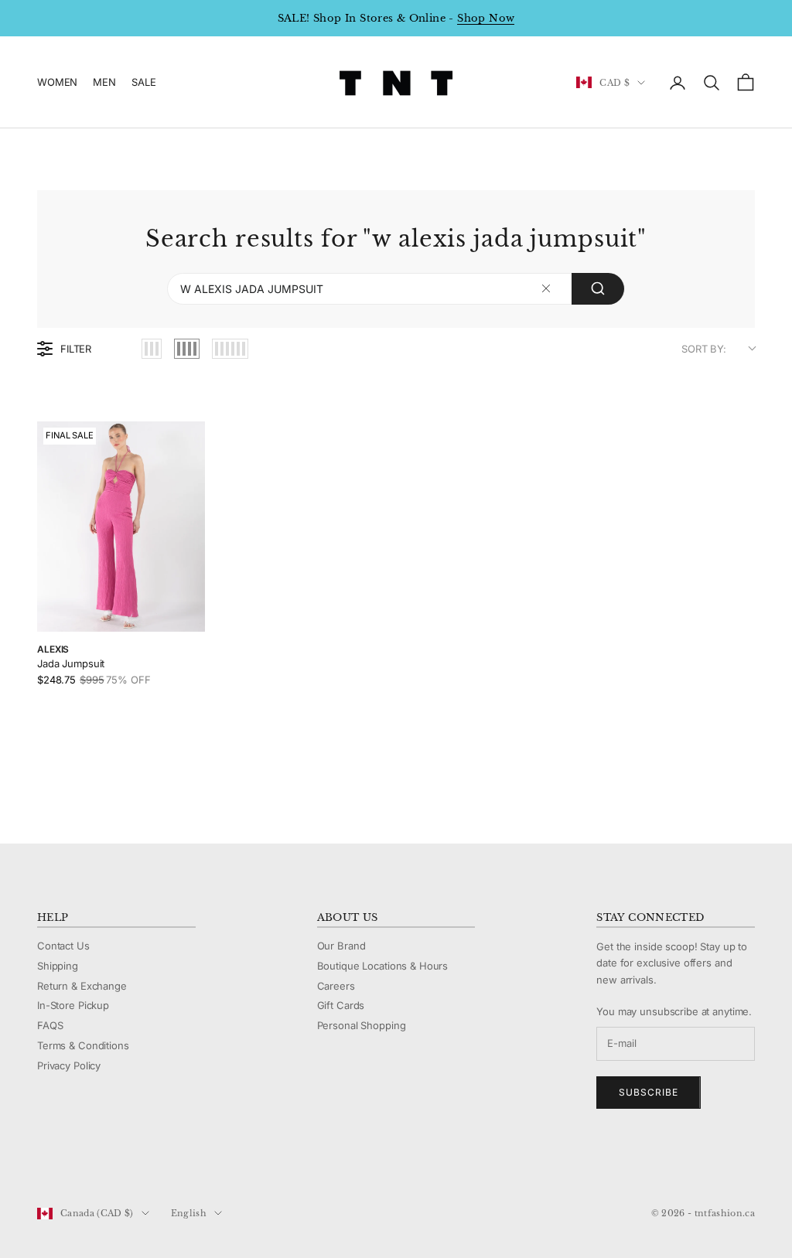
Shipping (57, 966)
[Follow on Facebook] (45, 1161)
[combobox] (396, 289)
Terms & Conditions (83, 1045)
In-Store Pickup (73, 1005)
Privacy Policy (69, 1065)
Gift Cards (341, 1005)
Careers (336, 986)
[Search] (598, 289)
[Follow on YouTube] (125, 1161)
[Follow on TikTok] (165, 1161)
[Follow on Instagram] (85, 1161)
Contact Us (63, 945)
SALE (143, 82)
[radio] (152, 349)
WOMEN (57, 82)
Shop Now (485, 18)
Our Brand (341, 945)
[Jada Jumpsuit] (121, 526)
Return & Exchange (82, 986)
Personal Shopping (361, 1025)
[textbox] (546, 289)
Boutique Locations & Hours (383, 966)
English (189, 1213)
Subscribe (648, 1092)
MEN (104, 82)
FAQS (50, 1025)
